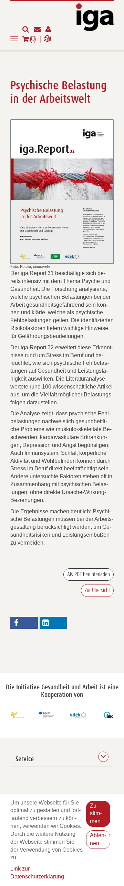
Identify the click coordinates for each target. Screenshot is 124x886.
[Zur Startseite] (95, 17)
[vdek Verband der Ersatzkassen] (77, 715)
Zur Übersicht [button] (97, 590)
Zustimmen (96, 813)
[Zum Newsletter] (39, 30)
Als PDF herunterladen (88, 574)
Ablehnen (98, 839)
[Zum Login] (49, 30)
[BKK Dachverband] (15, 715)
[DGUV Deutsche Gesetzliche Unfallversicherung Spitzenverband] (46, 715)
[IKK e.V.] (108, 715)
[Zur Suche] (28, 30)
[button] (24, 623)
